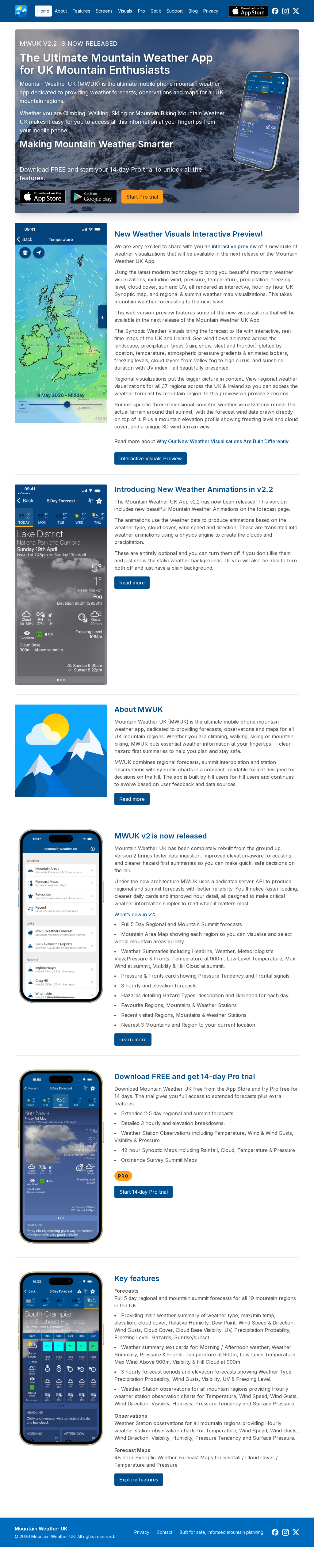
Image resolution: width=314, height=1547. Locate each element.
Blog (193, 10)
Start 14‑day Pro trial (143, 1192)
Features (81, 10)
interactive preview (234, 246)
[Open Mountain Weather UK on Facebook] (275, 11)
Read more (132, 583)
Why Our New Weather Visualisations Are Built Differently (222, 441)
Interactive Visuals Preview (150, 458)
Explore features (138, 1480)
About (61, 10)
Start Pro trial (142, 197)
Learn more (133, 1039)
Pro (141, 10)
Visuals (125, 10)
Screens (104, 10)
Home (43, 10)
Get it (156, 10)
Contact (164, 1532)
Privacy (210, 10)
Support (175, 10)
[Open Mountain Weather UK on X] (296, 11)
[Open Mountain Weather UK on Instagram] (285, 11)
